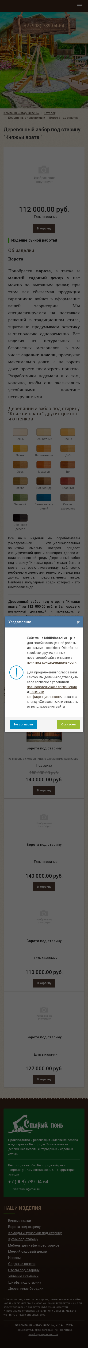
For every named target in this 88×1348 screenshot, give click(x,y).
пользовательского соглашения (52, 687)
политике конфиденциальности (52, 662)
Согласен (68, 724)
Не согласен (23, 724)
